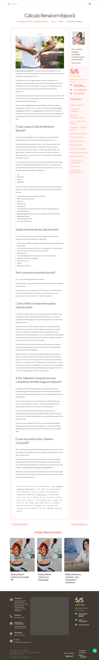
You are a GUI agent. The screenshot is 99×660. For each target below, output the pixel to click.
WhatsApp (18, 633)
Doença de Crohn (23, 216)
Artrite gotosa (22, 214)
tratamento (38, 111)
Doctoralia (37, 467)
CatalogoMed (47, 467)
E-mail (16, 640)
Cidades (40, 34)
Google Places (28, 467)
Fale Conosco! (76, 63)
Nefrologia (29, 105)
